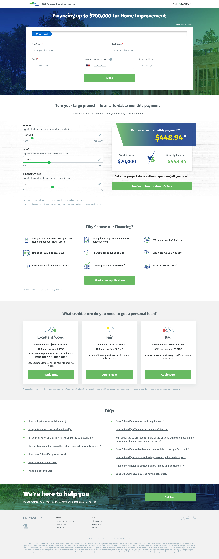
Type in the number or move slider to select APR (46, 154)
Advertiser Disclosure (184, 25)
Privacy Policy (97, 521)
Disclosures (96, 527)
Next (109, 78)
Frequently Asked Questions (66, 521)
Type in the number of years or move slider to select (47, 178)
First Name (37, 44)
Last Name (117, 44)
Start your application (109, 280)
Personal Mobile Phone (96, 59)
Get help (170, 497)
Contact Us (60, 527)
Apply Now (51, 374)
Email (35, 59)
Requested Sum (146, 59)
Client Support (61, 524)
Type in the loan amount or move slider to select (46, 129)
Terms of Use (96, 524)
